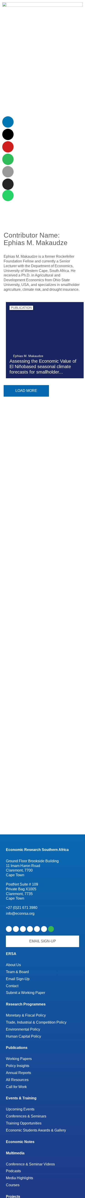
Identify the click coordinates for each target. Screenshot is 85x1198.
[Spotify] (8, 159)
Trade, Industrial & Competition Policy (36, 1022)
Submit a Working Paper (25, 993)
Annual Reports (18, 1073)
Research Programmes (26, 1004)
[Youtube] (8, 146)
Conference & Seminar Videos (30, 1164)
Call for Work (16, 1087)
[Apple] (8, 171)
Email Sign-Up (17, 979)
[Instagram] (8, 184)
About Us (13, 965)
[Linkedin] (8, 122)
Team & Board (17, 972)
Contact (12, 986)
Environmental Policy (23, 1029)
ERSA (11, 954)
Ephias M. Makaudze (28, 356)
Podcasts (13, 1171)
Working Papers (19, 1059)
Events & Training (21, 1098)
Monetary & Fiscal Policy (26, 1015)
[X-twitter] (8, 134)
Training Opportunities (23, 1123)
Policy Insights (17, 1066)
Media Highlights (19, 1178)
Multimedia (15, 1153)
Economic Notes (20, 1142)
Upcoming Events (20, 1109)
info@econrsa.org (20, 913)
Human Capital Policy (23, 1036)
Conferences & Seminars (26, 1116)
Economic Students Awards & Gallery (36, 1130)
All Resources (17, 1080)
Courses (12, 1185)
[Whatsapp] (8, 195)
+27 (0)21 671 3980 (21, 908)
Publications (16, 1048)
